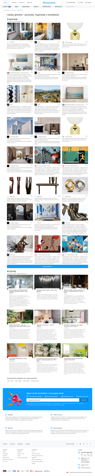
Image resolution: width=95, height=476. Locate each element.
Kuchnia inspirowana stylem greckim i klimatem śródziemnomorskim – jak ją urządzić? (18, 291)
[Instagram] (83, 443)
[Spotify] (90, 443)
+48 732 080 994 (86, 452)
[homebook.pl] (49, 2)
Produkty (5, 444)
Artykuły (28, 444)
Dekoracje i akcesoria (8, 459)
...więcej (62, 404)
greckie (35, 381)
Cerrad (65, 294)
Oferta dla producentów (37, 455)
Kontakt (33, 463)
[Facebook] (77, 443)
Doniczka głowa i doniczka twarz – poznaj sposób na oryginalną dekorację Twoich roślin (47, 360)
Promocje (5, 461)
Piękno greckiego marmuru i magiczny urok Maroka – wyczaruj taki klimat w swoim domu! (74, 291)
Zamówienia (20, 449)
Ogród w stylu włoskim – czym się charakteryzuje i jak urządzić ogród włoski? (19, 325)
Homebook (34, 449)
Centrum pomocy (85, 467)
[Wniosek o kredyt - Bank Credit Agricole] (47, 471)
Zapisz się (84, 400)
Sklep (5, 2)
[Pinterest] (87, 443)
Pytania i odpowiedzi (22, 457)
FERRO (10, 294)
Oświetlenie (5, 453)
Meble (4, 451)
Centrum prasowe (36, 453)
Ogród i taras (6, 457)
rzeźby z (10, 381)
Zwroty (19, 455)
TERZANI (38, 292)
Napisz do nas (85, 465)
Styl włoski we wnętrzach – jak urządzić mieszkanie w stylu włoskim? (73, 325)
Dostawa (19, 451)
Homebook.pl (12, 327)
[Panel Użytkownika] (80, 2)
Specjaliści (29, 2)
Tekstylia (5, 455)
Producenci (22, 2)
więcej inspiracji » (47, 266)
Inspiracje (14, 2)
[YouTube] (80, 443)
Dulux (65, 361)
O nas (33, 451)
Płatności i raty (20, 453)
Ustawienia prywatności (37, 461)
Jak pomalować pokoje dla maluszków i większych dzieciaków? (73, 359)
